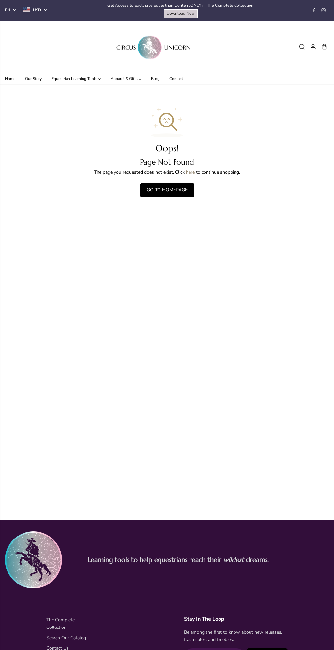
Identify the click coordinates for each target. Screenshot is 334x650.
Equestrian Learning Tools (75, 78)
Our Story (33, 78)
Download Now (181, 13)
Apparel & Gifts (125, 78)
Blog (155, 78)
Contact (176, 78)
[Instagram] (323, 10)
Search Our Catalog (66, 638)
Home (10, 78)
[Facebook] (314, 10)
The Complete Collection (60, 623)
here (190, 172)
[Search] (302, 47)
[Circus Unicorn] (153, 47)
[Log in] (313, 47)
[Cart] (324, 47)
